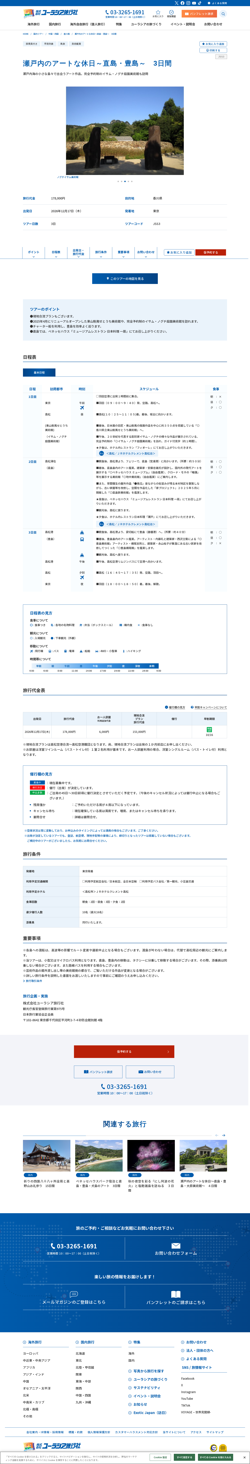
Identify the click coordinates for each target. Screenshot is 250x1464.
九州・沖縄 (83, 1402)
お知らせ (140, 1404)
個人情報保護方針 (99, 1432)
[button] (223, 1135)
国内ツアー (39, 33)
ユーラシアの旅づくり (151, 1379)
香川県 (67, 33)
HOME (26, 33)
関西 (79, 1388)
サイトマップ (215, 1432)
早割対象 (49, 44)
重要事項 (123, 252)
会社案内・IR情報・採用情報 (45, 1432)
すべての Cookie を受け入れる (215, 1457)
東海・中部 (83, 1381)
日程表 (56, 252)
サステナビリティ (147, 1387)
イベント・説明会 (147, 1395)
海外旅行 (35, 1342)
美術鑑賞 (76, 44)
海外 (131, 1353)
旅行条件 (101, 252)
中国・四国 (53, 33)
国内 (131, 1360)
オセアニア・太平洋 (37, 1388)
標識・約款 (76, 1432)
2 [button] (121, 181)
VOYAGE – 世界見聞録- (196, 1412)
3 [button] (125, 181)
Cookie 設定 (160, 1457)
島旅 (62, 44)
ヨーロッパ (30, 1353)
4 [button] (128, 181)
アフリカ (29, 1367)
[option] (132, 132)
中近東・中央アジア (36, 1360)
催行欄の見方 (177, 707)
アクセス (196, 1432)
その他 (27, 1416)
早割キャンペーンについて (211, 707)
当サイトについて (174, 1432)
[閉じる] (244, 1457)
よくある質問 (196, 1358)
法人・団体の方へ (199, 1350)
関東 (79, 1374)
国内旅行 (87, 1342)
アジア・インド (33, 1374)
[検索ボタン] (223, 14)
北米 (26, 1395)
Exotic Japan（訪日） (151, 1412)
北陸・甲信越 (85, 1367)
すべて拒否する (184, 1457)
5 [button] (131, 181)
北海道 (80, 1353)
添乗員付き (31, 44)
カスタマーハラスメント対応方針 (136, 1432)
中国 (26, 1381)
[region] (125, 1458)
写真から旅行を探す (149, 1370)
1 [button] (118, 181)
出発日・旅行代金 (78, 252)
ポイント (33, 252)
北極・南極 (30, 1409)
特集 (137, 1342)
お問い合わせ (146, 252)
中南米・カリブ (33, 1402)
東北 (79, 1360)
